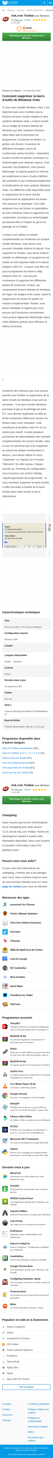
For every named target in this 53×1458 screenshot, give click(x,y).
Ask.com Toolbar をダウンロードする (21, 753)
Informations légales (38, 1426)
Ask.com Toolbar (30, 15)
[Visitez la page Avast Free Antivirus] (26, 29)
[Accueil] (3, 10)
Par (16, 20)
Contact (6, 1409)
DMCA (31, 1432)
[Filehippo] (10, 3)
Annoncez (7, 1415)
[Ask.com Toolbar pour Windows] (5, 19)
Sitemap (6, 1420)
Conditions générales (38, 1404)
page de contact (12, 886)
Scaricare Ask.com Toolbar (15, 772)
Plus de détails (26, 1387)
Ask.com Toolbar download (15, 763)
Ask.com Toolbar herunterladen (17, 748)
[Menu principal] (50, 3)
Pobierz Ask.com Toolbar (14, 758)
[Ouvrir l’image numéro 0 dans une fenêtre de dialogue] (24, 535)
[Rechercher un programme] (44, 3)
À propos (6, 1404)
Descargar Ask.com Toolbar (16, 767)
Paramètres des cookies (36, 1439)
